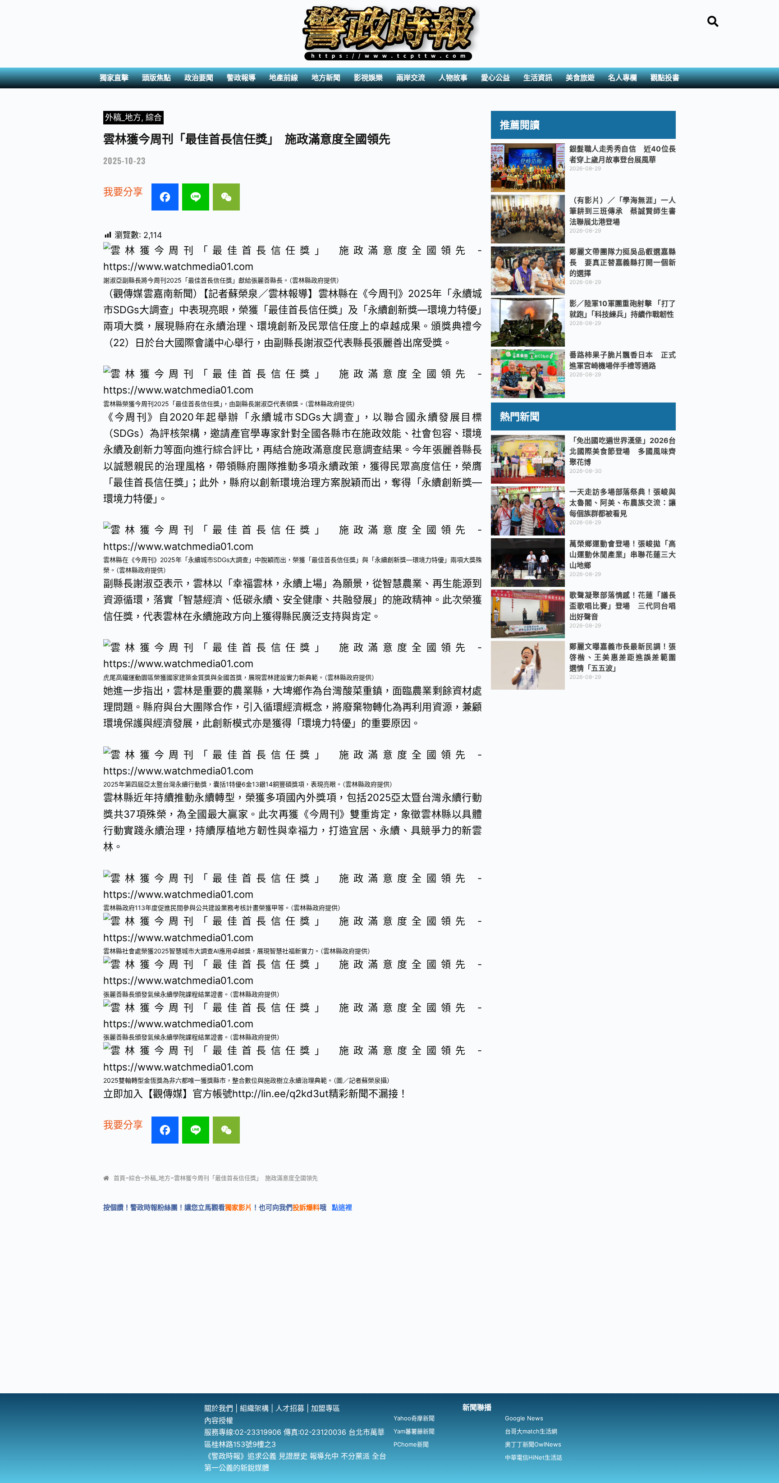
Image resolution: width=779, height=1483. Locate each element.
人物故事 (453, 77)
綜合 (154, 117)
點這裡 (342, 1207)
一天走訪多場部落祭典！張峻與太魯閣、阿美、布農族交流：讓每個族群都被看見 (622, 502)
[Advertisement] (389, 1326)
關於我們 (219, 1408)
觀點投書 (665, 77)
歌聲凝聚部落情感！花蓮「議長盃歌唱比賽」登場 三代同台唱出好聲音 (622, 605)
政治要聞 (198, 77)
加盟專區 (325, 1408)
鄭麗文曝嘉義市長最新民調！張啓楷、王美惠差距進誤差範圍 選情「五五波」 (626, 657)
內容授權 (218, 1420)
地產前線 (283, 77)
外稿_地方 (123, 117)
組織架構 (254, 1408)
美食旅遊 (580, 77)
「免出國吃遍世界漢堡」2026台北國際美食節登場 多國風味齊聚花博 (622, 451)
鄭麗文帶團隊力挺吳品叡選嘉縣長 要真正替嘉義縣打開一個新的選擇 (622, 262)
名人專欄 (622, 77)
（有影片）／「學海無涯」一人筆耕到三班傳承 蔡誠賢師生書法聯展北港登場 (622, 211)
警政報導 (241, 77)
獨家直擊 (114, 77)
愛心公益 (495, 77)
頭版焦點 (156, 77)
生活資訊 (537, 77)
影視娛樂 (368, 77)
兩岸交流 (410, 77)
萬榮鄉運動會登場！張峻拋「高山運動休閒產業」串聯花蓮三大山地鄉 (622, 554)
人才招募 (291, 1408)
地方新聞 (326, 77)
